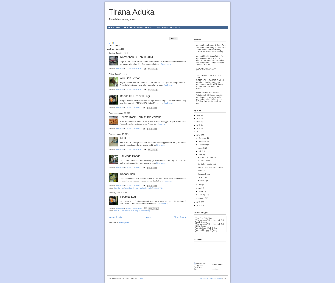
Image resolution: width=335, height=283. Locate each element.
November (203, 141)
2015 (198, 132)
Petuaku (149, 27)
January (202, 198)
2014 (198, 135)
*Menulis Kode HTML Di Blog (206, 228)
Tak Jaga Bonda (130, 156)
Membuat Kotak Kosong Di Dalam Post (211, 45)
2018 (198, 122)
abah (115, 188)
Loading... (215, 269)
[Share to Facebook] (156, 69)
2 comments (136, 167)
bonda (123, 211)
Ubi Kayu (203, 278)
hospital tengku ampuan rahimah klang (137, 211)
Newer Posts (115, 217)
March (201, 191)
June (201, 155)
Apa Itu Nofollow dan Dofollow (207, 93)
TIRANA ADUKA (157, 188)
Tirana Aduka (131, 12)
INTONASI (175, 27)
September (203, 145)
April (200, 188)
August (201, 148)
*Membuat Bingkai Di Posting (206, 230)
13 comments (136, 89)
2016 (198, 128)
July (200, 151)
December (203, 138)
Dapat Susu (127, 174)
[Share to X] (154, 69)
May (200, 185)
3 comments (136, 128)
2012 (198, 205)
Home (111, 27)
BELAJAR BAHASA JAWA (129, 27)
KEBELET (126, 138)
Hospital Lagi (128, 196)
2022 (198, 115)
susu (136, 188)
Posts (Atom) (124, 223)
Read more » (166, 64)
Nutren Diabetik (129, 188)
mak (122, 188)
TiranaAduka (161, 27)
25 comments (136, 149)
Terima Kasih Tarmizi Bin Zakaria (140, 117)
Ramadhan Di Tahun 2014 (136, 57)
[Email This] (149, 69)
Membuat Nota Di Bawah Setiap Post (210, 56)
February (202, 195)
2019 (198, 119)
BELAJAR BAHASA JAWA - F (207, 69)
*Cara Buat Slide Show (203, 218)
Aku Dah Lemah (130, 78)
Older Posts (180, 217)
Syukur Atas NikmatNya (214, 278)
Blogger (140, 278)
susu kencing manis (145, 188)
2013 (198, 202)
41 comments (136, 68)
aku (119, 188)
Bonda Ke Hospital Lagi (135, 96)
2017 (198, 125)
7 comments (136, 185)
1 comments (136, 107)
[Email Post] (144, 68)
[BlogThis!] (151, 69)
